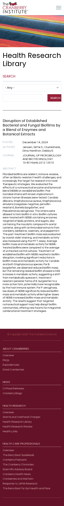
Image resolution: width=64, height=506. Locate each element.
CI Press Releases (13, 388)
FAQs (6, 360)
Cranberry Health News (17, 474)
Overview (8, 355)
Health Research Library (17, 422)
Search (55, 98)
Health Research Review (17, 426)
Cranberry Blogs (12, 393)
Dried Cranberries (13, 369)
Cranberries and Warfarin (18, 479)
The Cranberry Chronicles (18, 464)
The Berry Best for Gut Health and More (26, 488)
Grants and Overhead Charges (21, 417)
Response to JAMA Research (20, 483)
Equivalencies (11, 365)
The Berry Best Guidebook (18, 455)
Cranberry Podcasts (14, 459)
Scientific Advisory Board (17, 469)
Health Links (10, 431)
